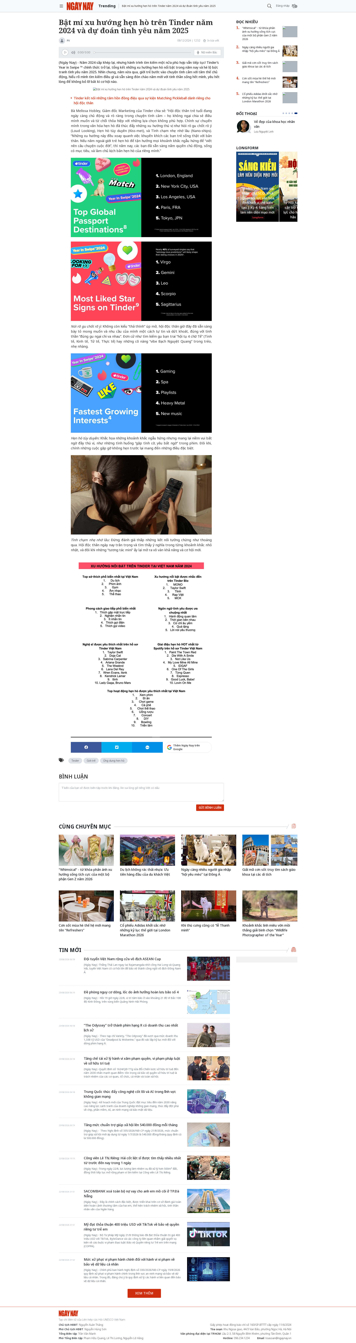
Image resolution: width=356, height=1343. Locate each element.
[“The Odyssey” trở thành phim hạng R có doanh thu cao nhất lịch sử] (208, 1035)
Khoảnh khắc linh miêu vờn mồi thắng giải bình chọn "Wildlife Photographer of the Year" (266, 930)
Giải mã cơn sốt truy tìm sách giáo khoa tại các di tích (260, 64)
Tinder (75, 760)
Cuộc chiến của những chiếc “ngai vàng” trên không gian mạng (275, 126)
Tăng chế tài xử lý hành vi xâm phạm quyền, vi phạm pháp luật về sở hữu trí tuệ (132, 1060)
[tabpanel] (266, 128)
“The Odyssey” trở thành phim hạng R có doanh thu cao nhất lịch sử (131, 1027)
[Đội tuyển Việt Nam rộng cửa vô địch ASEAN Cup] (208, 969)
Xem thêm (144, 1293)
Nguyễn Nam (262, 136)
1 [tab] (284, 113)
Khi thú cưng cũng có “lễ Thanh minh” (205, 927)
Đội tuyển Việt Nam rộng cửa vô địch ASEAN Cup (122, 959)
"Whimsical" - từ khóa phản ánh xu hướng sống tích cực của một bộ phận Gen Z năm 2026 (259, 33)
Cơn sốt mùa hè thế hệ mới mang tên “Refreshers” (259, 80)
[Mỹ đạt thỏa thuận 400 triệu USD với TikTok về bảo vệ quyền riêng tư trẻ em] (208, 1234)
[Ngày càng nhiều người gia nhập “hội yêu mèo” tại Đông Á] (290, 51)
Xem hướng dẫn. (201, 763)
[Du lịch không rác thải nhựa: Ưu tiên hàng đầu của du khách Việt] (147, 850)
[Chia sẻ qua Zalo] (147, 747)
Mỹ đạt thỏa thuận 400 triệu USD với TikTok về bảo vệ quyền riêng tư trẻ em (131, 1226)
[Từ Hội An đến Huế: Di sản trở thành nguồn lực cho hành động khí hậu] (257, 153)
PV (68, 40)
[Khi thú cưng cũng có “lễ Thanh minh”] (208, 905)
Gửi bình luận (210, 808)
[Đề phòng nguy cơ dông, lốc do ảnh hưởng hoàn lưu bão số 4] (208, 1002)
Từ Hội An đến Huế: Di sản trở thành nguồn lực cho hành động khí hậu (257, 209)
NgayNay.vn (80, 6)
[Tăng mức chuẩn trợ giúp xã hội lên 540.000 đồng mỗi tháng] (208, 1135)
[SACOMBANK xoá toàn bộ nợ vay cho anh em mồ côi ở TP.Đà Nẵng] (208, 1201)
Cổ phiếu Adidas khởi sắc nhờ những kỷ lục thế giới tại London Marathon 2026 (259, 97)
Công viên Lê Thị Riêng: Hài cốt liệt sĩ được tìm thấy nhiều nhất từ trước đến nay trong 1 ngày (132, 1160)
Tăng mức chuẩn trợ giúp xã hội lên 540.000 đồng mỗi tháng (130, 1125)
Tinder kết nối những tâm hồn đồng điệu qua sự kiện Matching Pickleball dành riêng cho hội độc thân (142, 100)
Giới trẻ (91, 760)
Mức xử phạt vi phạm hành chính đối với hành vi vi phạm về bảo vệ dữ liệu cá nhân (129, 1261)
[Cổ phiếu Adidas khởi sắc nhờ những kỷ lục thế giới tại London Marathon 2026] (290, 94)
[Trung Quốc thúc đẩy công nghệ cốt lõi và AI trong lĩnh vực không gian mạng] (208, 1101)
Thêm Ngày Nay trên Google (186, 747)
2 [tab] (288, 113)
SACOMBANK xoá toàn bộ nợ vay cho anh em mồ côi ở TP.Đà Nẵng (131, 1193)
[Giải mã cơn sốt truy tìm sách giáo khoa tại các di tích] (290, 63)
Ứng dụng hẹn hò (113, 760)
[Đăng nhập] (294, 6)
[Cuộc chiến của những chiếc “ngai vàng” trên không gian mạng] (243, 121)
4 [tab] (293, 113)
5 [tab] (296, 113)
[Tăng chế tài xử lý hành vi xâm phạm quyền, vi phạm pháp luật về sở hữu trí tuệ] (208, 1068)
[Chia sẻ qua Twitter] (116, 747)
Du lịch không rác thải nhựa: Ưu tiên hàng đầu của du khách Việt (145, 872)
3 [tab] (290, 113)
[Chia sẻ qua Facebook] (86, 747)
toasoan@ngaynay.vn (278, 1338)
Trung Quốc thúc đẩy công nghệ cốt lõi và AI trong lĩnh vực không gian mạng (130, 1094)
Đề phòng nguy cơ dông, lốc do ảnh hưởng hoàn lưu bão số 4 (131, 992)
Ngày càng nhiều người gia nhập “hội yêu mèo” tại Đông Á (261, 49)
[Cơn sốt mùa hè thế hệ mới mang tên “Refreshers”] (290, 82)
